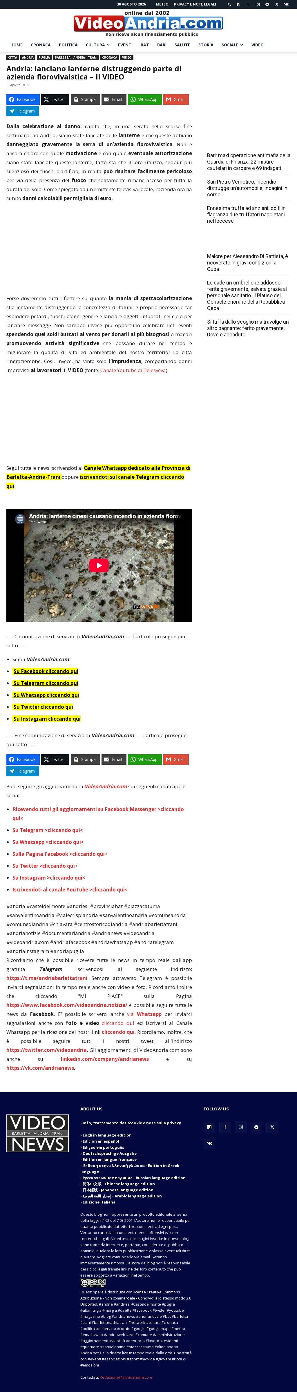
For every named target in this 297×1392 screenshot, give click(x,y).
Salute (182, 45)
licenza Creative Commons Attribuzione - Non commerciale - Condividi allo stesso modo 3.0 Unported (135, 1298)
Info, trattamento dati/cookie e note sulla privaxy (132, 1122)
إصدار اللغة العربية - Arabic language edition (122, 1196)
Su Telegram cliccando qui (46, 683)
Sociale (230, 45)
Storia (205, 45)
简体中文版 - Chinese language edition (119, 1183)
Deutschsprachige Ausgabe (110, 1153)
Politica (68, 45)
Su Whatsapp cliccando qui (46, 695)
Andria (28, 57)
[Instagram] (257, 4)
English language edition (107, 1135)
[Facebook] (248, 4)
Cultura (95, 45)
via (145, 1014)
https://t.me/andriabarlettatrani (46, 978)
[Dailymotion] (238, 4)
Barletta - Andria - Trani (76, 57)
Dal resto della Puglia (234, 143)
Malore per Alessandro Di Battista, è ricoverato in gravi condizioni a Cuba (247, 262)
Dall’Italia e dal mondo (235, 243)
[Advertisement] (99, 250)
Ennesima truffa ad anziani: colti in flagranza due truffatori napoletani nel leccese (246, 214)
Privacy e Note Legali (195, 4)
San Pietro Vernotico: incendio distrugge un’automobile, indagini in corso (247, 188)
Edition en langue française (110, 1159)
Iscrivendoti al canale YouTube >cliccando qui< (70, 889)
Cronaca (41, 45)
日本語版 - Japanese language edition (118, 1189)
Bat (145, 45)
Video (257, 45)
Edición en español (101, 1141)
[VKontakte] (286, 4)
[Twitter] (276, 4)
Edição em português (103, 1147)
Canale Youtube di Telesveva (133, 370)
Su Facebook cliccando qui (46, 671)
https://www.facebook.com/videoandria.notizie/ (66, 1005)
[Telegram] (267, 4)
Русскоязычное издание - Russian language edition (134, 1177)
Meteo (162, 4)
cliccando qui (118, 1023)
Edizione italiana (99, 1202)
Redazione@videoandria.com (126, 1377)
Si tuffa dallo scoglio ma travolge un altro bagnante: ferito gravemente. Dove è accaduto (248, 328)
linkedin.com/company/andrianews (105, 1059)
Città (12, 57)
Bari (161, 45)
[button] (229, 4)
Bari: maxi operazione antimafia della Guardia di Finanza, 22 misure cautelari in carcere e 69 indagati (248, 161)
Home (16, 45)
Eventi (125, 45)
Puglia (44, 57)
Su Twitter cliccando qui (42, 707)
